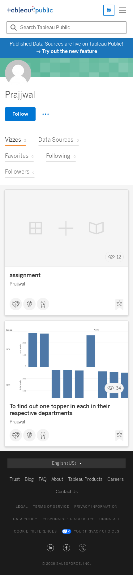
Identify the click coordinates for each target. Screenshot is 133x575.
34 (118, 388)
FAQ (42, 479)
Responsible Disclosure (68, 519)
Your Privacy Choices (96, 531)
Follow (20, 114)
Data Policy (25, 519)
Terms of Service (51, 507)
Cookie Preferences (35, 531)
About (57, 479)
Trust (15, 479)
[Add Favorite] (119, 304)
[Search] (12, 27)
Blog (29, 479)
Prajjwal (17, 284)
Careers (115, 479)
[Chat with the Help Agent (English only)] (108, 10)
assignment (25, 275)
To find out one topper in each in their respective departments (60, 410)
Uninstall (109, 519)
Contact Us (67, 491)
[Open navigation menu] (122, 10)
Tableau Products (85, 479)
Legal (22, 507)
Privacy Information (96, 507)
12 (119, 257)
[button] (50, 548)
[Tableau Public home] (30, 10)
